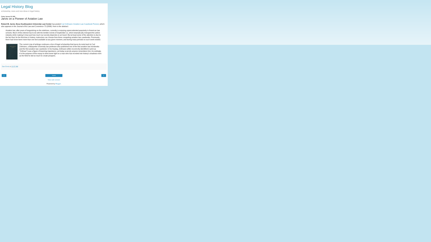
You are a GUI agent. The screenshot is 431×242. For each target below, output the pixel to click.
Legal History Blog (17, 6)
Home (54, 75)
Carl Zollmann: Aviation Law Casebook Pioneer (80, 24)
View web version (54, 80)
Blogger (58, 84)
